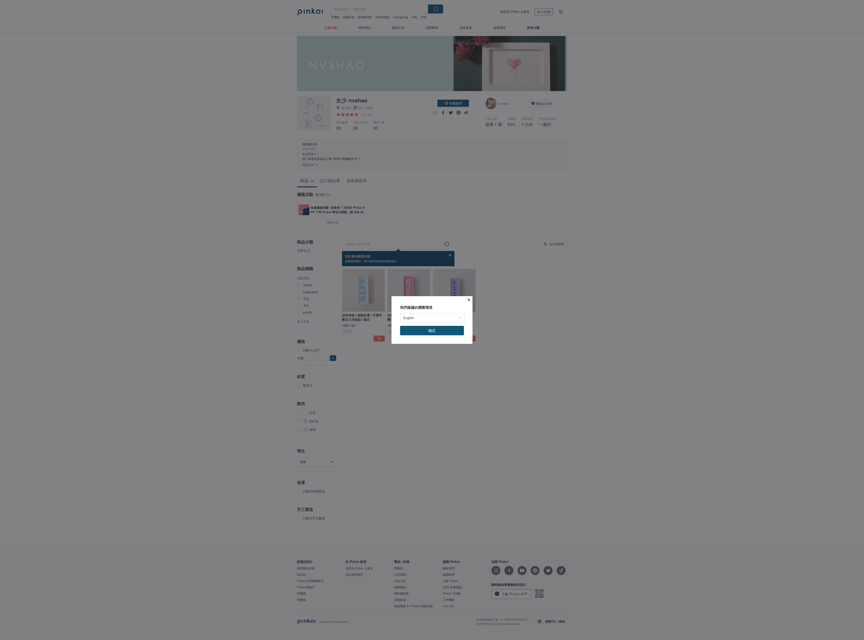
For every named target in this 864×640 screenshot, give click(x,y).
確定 (432, 330)
